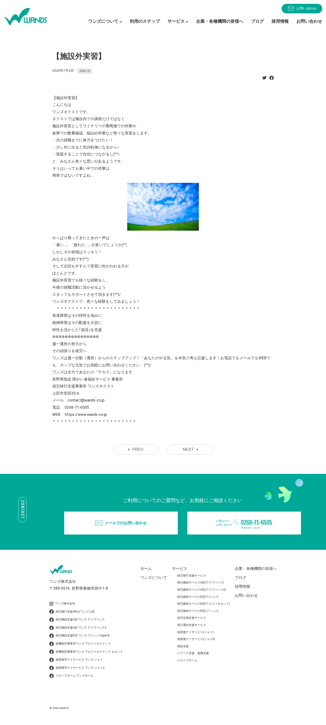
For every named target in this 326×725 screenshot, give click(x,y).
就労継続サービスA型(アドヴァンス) (200, 582)
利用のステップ (145, 21)
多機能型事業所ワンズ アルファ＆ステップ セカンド (89, 651)
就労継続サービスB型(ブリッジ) (197, 611)
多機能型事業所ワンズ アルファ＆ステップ (83, 643)
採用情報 (280, 21)
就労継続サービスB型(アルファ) (197, 596)
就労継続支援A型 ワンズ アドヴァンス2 (81, 627)
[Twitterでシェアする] (264, 79)
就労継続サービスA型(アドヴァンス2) (201, 589)
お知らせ (84, 70)
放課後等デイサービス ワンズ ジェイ (79, 659)
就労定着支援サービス (191, 617)
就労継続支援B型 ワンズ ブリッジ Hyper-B (83, 635)
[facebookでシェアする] (271, 79)
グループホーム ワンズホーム (75, 675)
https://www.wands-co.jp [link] (86, 414)
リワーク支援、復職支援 (193, 653)
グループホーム (187, 660)
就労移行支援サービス (191, 575)
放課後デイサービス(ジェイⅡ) (196, 639)
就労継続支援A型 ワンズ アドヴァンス (80, 619)
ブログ (257, 21)
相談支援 (183, 646)
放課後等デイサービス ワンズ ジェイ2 (80, 667)
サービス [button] (176, 21)
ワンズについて (153, 577)
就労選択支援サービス (191, 625)
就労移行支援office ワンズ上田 (75, 611)
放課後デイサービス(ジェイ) (195, 632)
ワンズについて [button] (103, 21)
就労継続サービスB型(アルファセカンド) (203, 603)
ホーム (146, 568)
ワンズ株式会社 (65, 603)
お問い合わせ (306, 8)
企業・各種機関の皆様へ (219, 21)
